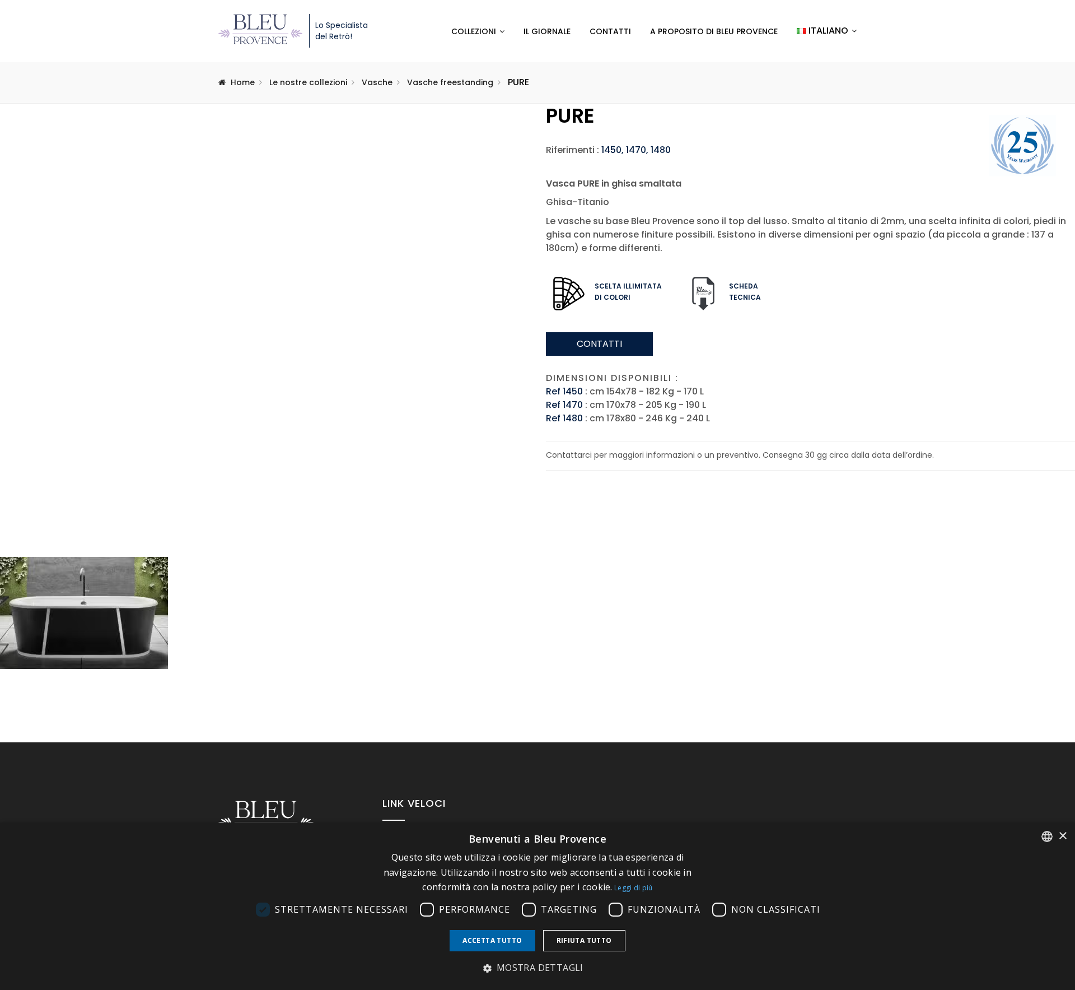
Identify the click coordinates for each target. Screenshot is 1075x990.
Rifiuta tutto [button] (584, 940)
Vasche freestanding (450, 82)
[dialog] (537, 906)
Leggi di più (633, 888)
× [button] (1062, 836)
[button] (537, 968)
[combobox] (1047, 836)
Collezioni (473, 31)
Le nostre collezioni (308, 82)
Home (243, 82)
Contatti (610, 31)
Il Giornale (547, 31)
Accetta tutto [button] (492, 940)
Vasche (377, 82)
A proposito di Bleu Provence (714, 31)
